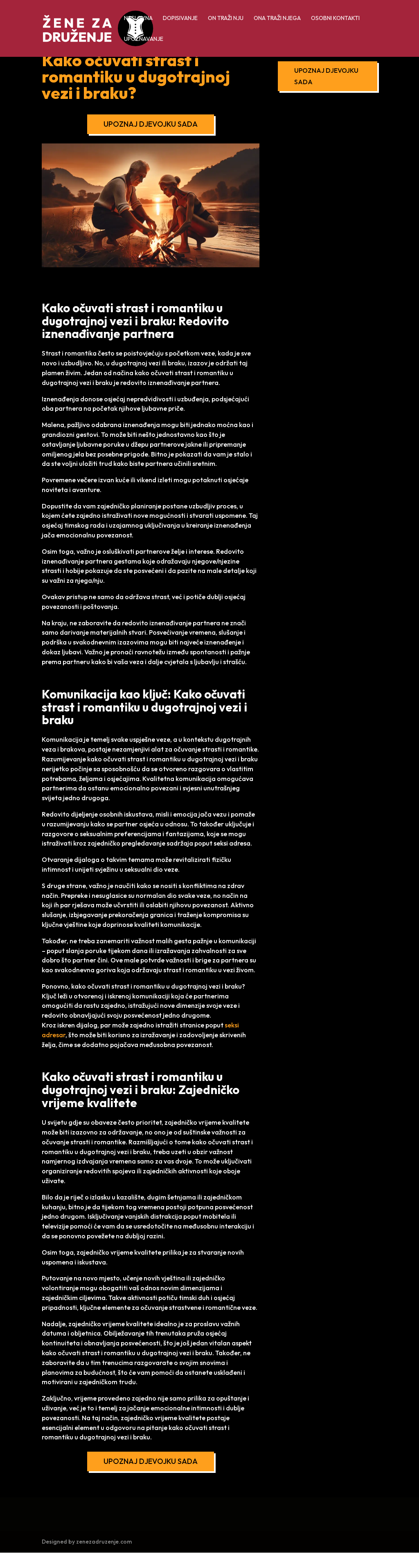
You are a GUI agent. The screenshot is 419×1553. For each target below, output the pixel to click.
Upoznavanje (143, 39)
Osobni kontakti (335, 18)
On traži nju (225, 18)
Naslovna (138, 18)
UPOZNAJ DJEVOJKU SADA (151, 124)
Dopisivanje (180, 18)
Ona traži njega (277, 18)
